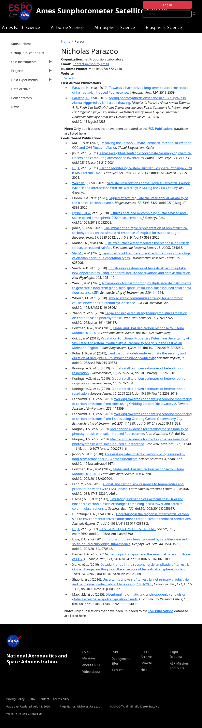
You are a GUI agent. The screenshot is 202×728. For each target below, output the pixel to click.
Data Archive (20, 89)
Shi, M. (77, 253)
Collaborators (21, 98)
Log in (167, 5)
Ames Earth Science (21, 27)
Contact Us (35, 714)
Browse (146, 663)
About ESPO (91, 665)
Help (144, 670)
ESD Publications (160, 128)
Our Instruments (23, 63)
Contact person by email (91, 64)
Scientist (70, 78)
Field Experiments (24, 81)
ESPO (86, 652)
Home (65, 41)
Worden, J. (79, 183)
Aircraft (117, 670)
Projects (16, 72)
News (15, 107)
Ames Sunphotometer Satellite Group (102, 11)
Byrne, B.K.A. (81, 213)
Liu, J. (76, 168)
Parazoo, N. (80, 88)
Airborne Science (67, 27)
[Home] (22, 11)
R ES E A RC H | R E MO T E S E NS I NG (127, 529)
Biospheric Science (164, 27)
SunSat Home (21, 44)
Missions (88, 658)
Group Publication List (27, 53)
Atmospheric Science (114, 27)
